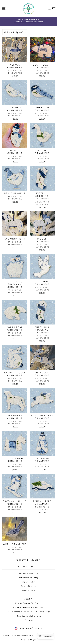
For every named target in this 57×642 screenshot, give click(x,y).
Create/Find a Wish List (28, 573)
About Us (28, 599)
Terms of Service (28, 586)
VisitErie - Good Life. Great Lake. (28, 607)
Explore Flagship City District (28, 603)
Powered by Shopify (29, 640)
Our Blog (28, 620)
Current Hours (27, 566)
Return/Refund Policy (28, 577)
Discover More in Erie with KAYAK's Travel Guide (28, 611)
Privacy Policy (28, 590)
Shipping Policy (28, 582)
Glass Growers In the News (28, 616)
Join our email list (28, 560)
